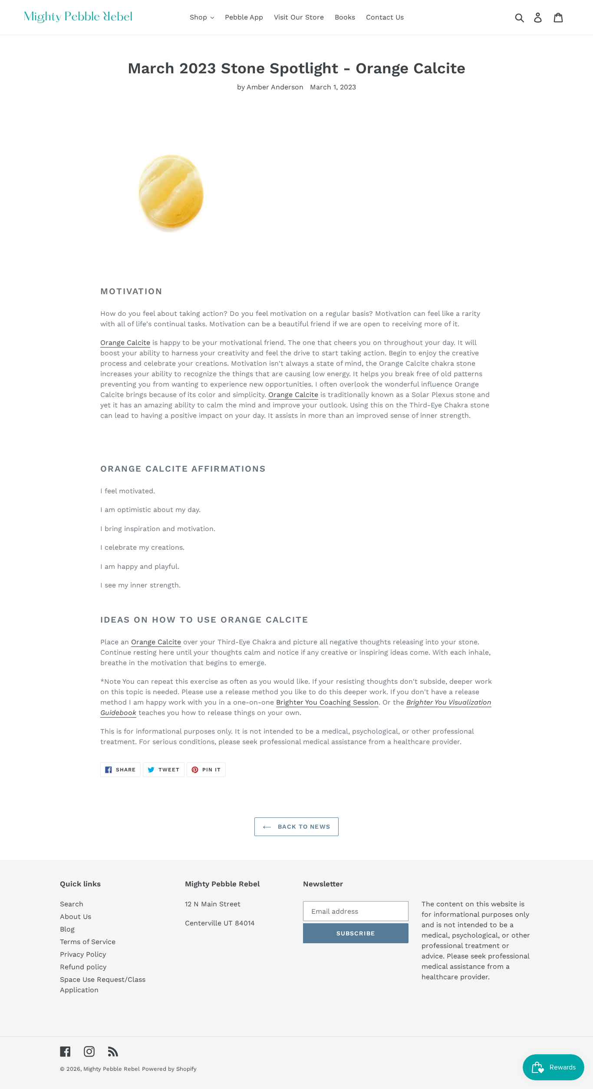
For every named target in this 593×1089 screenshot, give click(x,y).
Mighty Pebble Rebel (111, 1069)
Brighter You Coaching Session (327, 702)
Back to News (303, 826)
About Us (75, 916)
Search (71, 904)
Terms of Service (87, 942)
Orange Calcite (125, 342)
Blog (67, 929)
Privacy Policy (83, 954)
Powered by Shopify (169, 1069)
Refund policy (83, 967)
